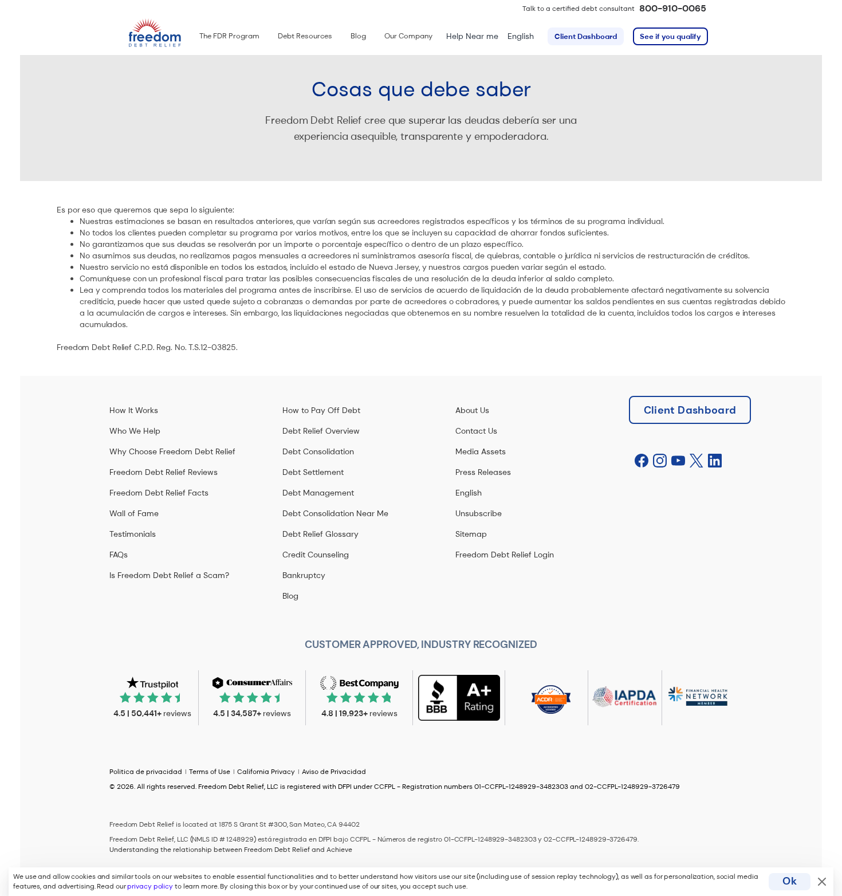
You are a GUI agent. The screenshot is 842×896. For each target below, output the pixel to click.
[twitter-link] (696, 461)
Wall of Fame (134, 513)
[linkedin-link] (715, 461)
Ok (789, 881)
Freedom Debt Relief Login (504, 554)
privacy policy (150, 886)
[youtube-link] (678, 461)
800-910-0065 (672, 8)
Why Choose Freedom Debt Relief (172, 451)
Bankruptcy (303, 575)
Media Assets (480, 451)
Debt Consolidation (318, 451)
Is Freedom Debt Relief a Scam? (169, 575)
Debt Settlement (313, 472)
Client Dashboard (585, 36)
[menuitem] (229, 36)
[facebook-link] (641, 461)
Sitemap (471, 534)
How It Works (133, 410)
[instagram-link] (660, 461)
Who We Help (134, 431)
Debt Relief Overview (321, 431)
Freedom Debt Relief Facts (158, 493)
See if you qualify (670, 36)
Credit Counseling (315, 554)
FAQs (118, 554)
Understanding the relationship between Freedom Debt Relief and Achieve (230, 849)
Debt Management (318, 493)
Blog (290, 596)
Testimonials (132, 534)
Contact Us (476, 431)
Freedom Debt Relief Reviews (163, 472)
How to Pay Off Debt (321, 410)
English (520, 36)
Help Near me (472, 36)
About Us (472, 410)
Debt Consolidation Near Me (335, 513)
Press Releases (483, 472)
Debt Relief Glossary (320, 534)
